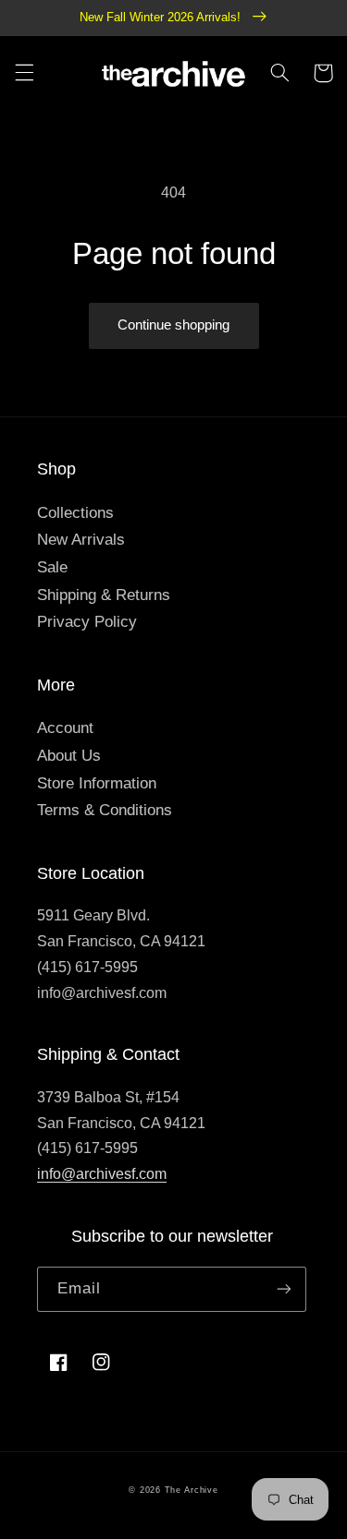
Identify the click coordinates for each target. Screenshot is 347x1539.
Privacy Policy (87, 622)
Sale (52, 567)
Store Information (96, 783)
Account (65, 728)
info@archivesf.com (102, 1174)
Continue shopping (173, 325)
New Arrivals (81, 539)
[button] (24, 73)
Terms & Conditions (104, 810)
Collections (75, 513)
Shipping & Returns (103, 595)
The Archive (191, 1490)
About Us (69, 755)
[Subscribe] (284, 1289)
